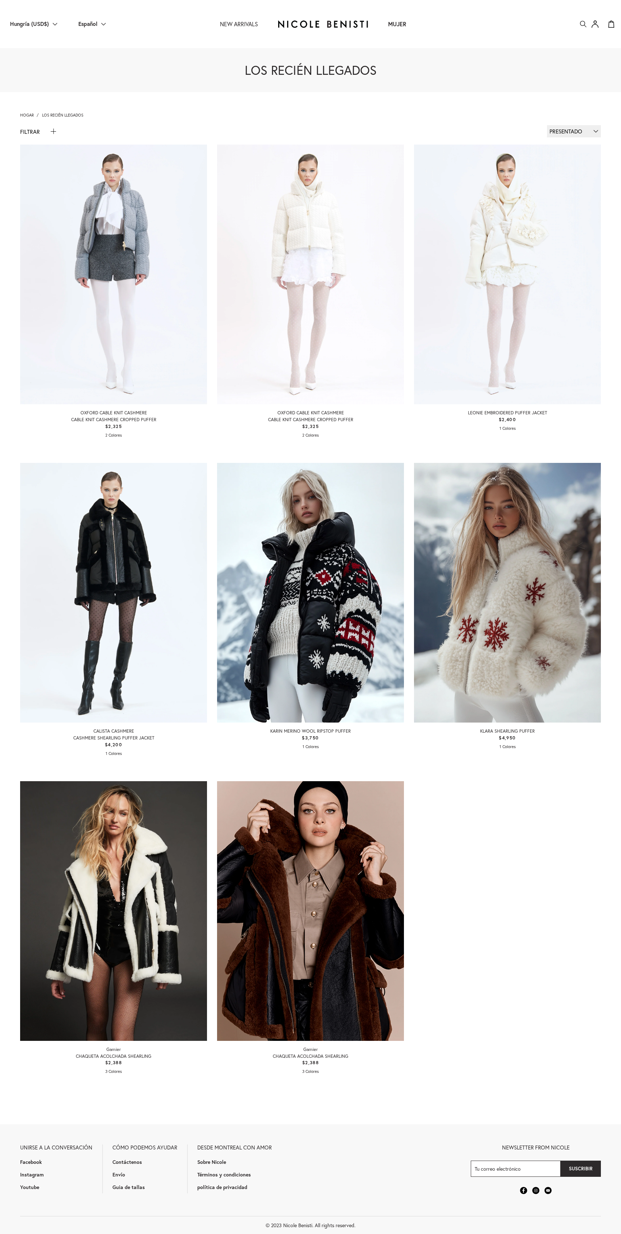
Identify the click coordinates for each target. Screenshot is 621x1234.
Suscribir (581, 1168)
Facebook (31, 1161)
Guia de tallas (128, 1187)
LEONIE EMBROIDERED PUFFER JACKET (507, 412)
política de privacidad (222, 1187)
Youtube (29, 1187)
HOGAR (27, 115)
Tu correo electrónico (498, 1168)
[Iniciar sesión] (595, 24)
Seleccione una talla (114, 384)
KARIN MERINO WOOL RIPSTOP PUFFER (310, 731)
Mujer (397, 24)
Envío (118, 1174)
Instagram (32, 1174)
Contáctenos (127, 1161)
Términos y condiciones (224, 1174)
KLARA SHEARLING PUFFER (507, 731)
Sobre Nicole (211, 1161)
